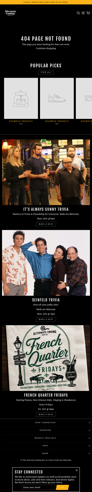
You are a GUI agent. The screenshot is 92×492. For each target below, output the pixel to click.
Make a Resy (46, 224)
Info (45, 446)
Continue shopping (46, 48)
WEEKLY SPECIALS (45, 438)
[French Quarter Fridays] (46, 358)
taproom (45, 430)
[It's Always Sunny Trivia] (46, 172)
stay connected (45, 423)
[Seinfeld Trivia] (46, 263)
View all (46, 72)
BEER (45, 453)
